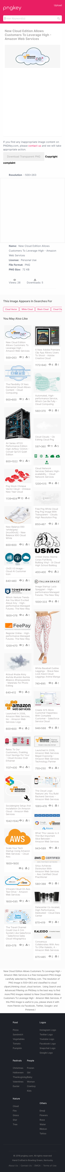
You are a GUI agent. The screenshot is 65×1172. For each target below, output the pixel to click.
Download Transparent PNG (23, 156)
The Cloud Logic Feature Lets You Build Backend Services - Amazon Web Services (47, 795)
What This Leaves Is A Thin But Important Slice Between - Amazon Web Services (47, 837)
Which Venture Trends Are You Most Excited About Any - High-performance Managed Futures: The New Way (18, 603)
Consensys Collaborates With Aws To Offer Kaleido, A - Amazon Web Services (47, 945)
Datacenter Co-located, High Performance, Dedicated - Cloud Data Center (47, 911)
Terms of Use (49, 1165)
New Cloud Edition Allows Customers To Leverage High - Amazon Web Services (18, 346)
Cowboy (31, 1086)
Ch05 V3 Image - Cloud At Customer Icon (16, 571)
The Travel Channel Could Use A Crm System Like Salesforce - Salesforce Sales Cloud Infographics (18, 933)
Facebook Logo (48, 1043)
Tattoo (43, 1133)
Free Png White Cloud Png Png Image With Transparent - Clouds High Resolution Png (46, 513)
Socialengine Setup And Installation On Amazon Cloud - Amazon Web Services (18, 809)
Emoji (42, 1110)
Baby (29, 1077)
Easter (16, 1086)
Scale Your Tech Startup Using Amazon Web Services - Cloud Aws (18, 852)
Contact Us (26, 1165)
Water (43, 1124)
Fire (15, 1110)
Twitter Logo (46, 1034)
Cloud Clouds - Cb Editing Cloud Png (45, 438)
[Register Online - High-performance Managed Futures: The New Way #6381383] (17, 626)
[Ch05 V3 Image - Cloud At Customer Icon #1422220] (17, 558)
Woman (31, 1081)
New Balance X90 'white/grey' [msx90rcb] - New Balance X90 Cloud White (16, 532)
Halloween (18, 1072)
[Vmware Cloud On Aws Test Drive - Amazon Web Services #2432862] (17, 881)
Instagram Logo (48, 1030)
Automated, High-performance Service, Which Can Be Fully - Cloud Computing (46, 399)
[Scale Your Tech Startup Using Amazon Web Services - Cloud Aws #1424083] (17, 836)
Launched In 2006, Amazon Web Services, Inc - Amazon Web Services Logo (18, 717)
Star (15, 1119)
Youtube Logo (47, 1039)
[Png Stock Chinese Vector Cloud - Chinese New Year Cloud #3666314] (17, 476)
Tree (15, 1124)
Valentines (18, 1081)
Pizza (15, 1030)
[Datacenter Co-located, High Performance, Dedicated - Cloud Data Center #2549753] (47, 897)
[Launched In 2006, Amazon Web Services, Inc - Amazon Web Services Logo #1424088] (17, 705)
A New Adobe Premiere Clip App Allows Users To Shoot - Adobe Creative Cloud (47, 354)
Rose (42, 1119)
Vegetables (19, 1039)
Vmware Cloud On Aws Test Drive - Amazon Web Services (18, 892)
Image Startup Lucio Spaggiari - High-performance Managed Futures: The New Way (47, 590)
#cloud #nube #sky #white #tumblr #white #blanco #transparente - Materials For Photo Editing (18, 680)
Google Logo (46, 1052)
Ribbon (43, 1129)
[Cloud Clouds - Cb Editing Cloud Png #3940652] (47, 426)
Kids (29, 1090)
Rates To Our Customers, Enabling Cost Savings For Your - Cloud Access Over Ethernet (17, 755)
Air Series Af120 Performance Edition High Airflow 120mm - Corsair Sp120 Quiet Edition (17, 449)
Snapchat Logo (47, 1048)
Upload (58, 5)
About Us (13, 1165)
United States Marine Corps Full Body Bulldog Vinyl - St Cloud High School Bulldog (47, 561)
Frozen (30, 1068)
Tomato (17, 1043)
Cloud (16, 1106)
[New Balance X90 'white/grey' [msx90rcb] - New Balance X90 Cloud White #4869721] (17, 515)
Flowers (44, 1115)
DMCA (37, 1165)
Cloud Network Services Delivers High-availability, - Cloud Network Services (47, 472)
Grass (16, 1115)
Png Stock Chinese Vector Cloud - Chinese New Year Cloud (18, 489)
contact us (34, 145)
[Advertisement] (32, 101)
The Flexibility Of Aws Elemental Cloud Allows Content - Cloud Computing (18, 388)
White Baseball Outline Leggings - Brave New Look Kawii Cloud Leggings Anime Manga (47, 672)
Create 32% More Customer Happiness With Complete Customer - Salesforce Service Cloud (47, 716)
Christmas (18, 1068)
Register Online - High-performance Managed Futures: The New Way (18, 636)
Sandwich (18, 1034)
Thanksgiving (20, 1077)
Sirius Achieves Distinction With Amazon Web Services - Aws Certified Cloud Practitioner (47, 871)
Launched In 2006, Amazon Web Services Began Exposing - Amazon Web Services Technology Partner (47, 756)
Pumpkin (17, 1048)
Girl (28, 1072)
